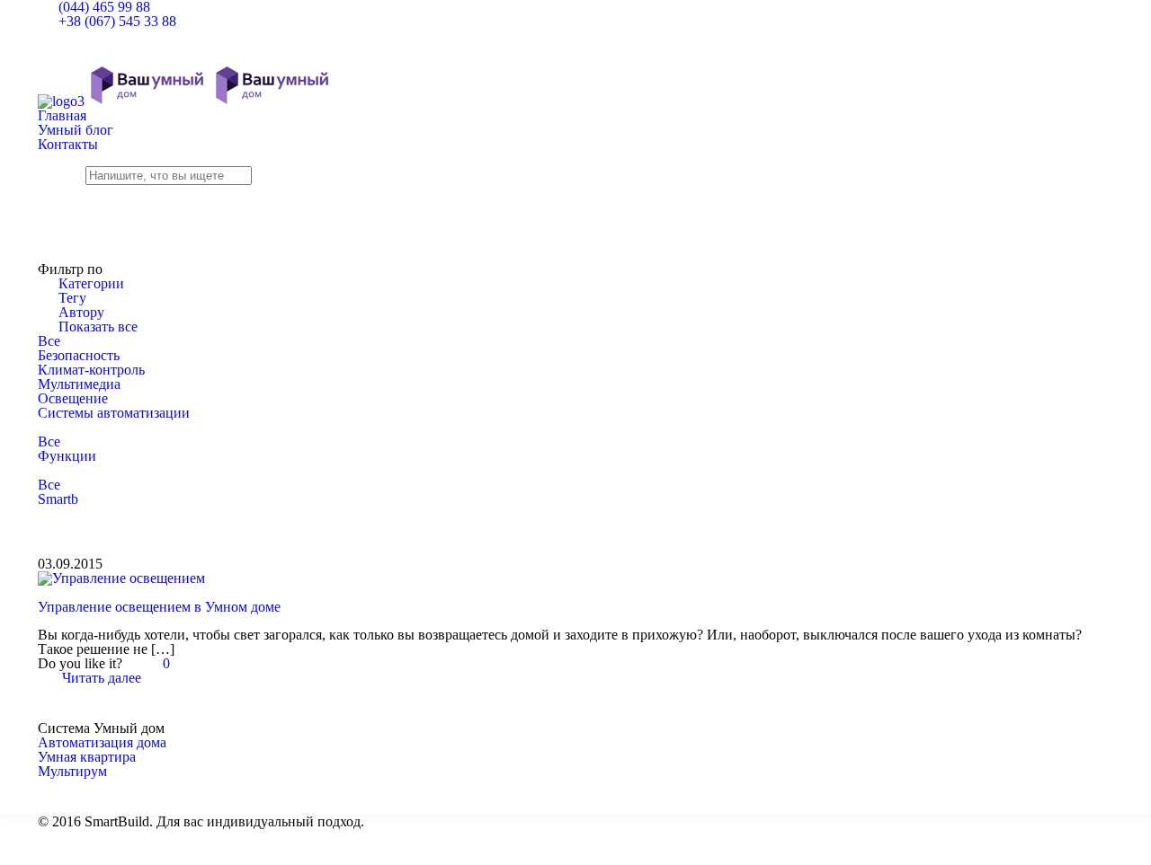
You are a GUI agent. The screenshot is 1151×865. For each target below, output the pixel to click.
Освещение (73, 398)
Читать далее (101, 677)
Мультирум (72, 771)
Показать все (97, 326)
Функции (67, 455)
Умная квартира (87, 756)
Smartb (58, 499)
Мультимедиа (79, 384)
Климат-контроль (91, 369)
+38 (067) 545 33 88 (117, 21)
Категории (91, 283)
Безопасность (79, 355)
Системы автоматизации (114, 412)
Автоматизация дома (102, 742)
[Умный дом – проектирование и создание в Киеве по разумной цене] (186, 101)
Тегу (72, 297)
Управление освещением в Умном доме (159, 606)
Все (49, 341)
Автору (81, 312)
